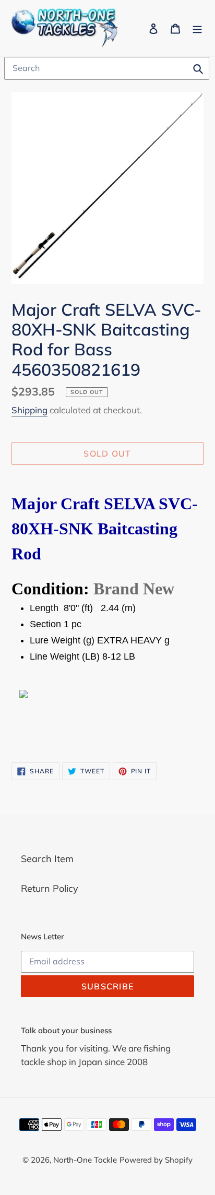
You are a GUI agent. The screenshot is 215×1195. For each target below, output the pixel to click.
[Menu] (197, 28)
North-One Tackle (85, 1160)
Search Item (47, 859)
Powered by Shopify (156, 1160)
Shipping (29, 409)
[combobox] (106, 68)
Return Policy (49, 888)
